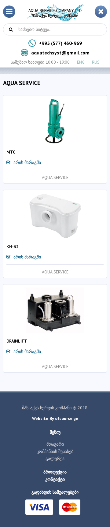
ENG (81, 62)
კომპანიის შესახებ (55, 451)
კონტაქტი (55, 479)
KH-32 (12, 246)
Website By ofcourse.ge (55, 418)
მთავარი (55, 444)
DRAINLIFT (16, 341)
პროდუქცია (55, 472)
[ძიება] (10, 29)
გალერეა (55, 458)
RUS (96, 62)
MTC (10, 152)
